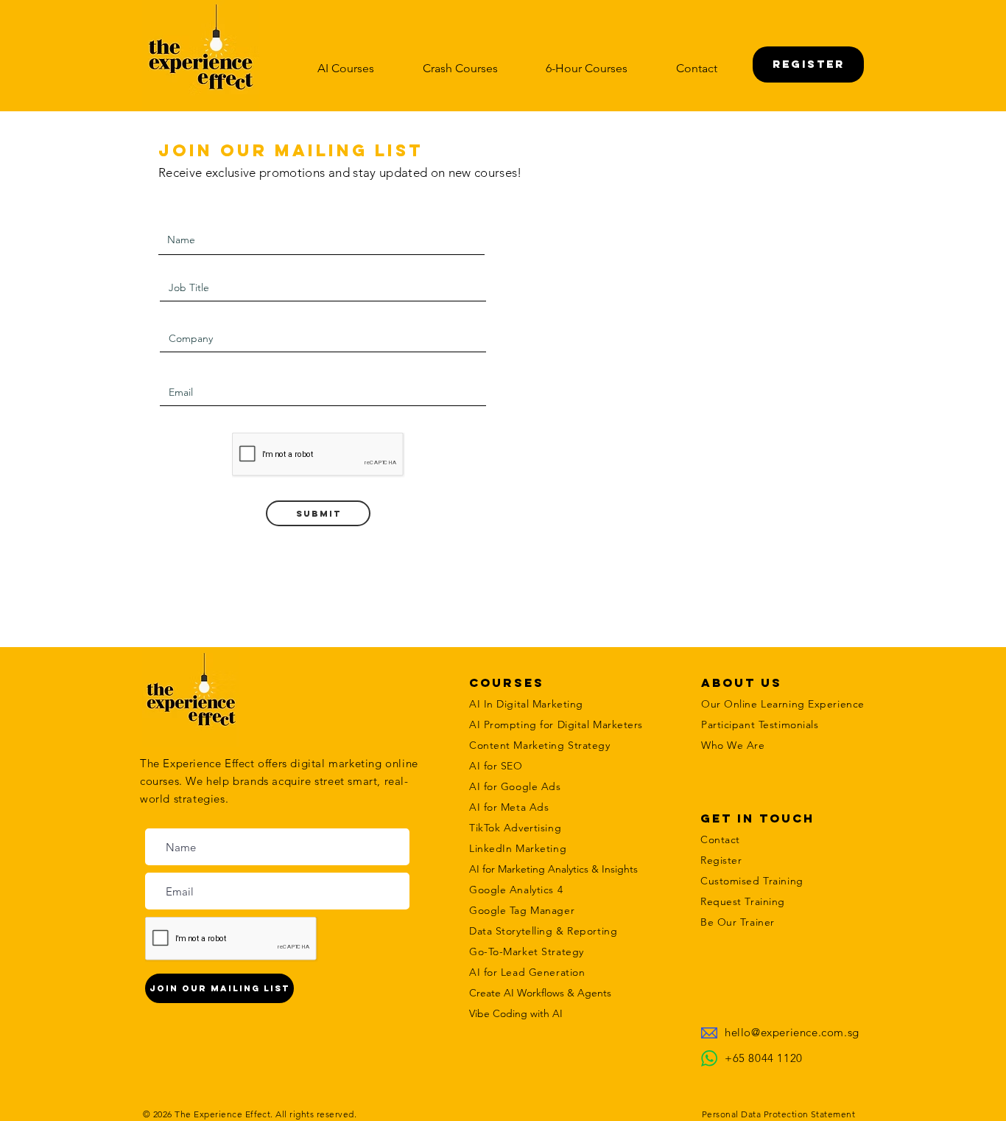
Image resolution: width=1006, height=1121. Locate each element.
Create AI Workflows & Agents (540, 992)
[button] (345, 68)
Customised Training (751, 880)
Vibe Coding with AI (516, 1013)
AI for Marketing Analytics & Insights (553, 869)
